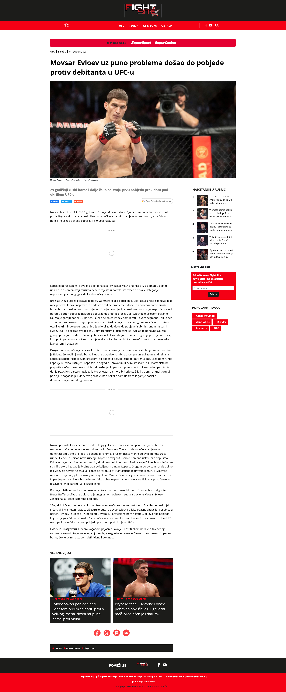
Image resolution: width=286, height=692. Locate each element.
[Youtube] (211, 25)
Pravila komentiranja (130, 676)
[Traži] (216, 25)
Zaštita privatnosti (154, 676)
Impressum (86, 676)
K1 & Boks (150, 25)
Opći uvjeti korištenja (106, 676)
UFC (121, 25)
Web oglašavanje (175, 676)
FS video (221, 322)
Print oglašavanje (195, 676)
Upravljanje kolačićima (143, 681)
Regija (133, 25)
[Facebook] (206, 25)
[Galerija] (143, 129)
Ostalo (166, 25)
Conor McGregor (205, 315)
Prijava (213, 294)
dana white (203, 322)
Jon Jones (201, 328)
